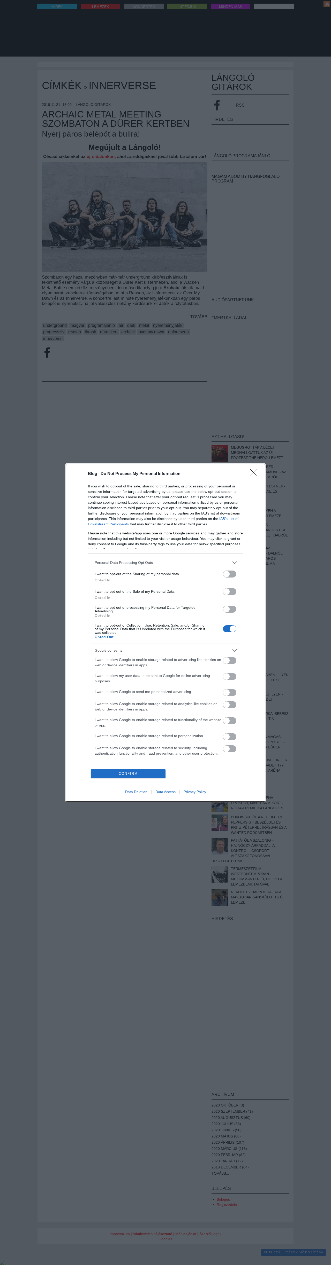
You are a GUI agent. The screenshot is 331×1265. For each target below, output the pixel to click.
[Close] (255, 474)
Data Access (165, 792)
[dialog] (165, 632)
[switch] (229, 574)
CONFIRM (128, 774)
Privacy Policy (195, 792)
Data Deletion (136, 792)
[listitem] (165, 562)
